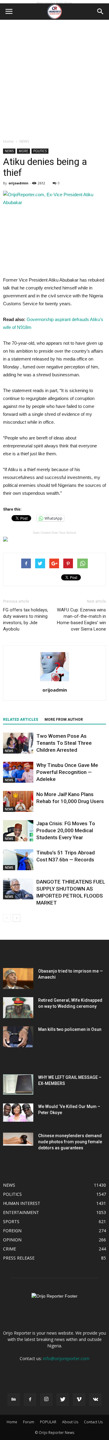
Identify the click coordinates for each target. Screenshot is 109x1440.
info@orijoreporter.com (66, 1358)
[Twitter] (63, 1400)
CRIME (9, 1249)
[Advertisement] (54, 77)
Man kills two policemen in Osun (69, 1029)
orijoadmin (18, 183)
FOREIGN (12, 1230)
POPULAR (48, 1422)
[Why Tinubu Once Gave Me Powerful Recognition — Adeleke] (18, 772)
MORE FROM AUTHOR (64, 719)
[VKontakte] (95, 1400)
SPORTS (11, 1221)
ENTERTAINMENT (21, 1212)
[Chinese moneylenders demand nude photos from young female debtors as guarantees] (18, 1139)
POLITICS (40, 151)
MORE (23, 151)
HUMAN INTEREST (21, 1203)
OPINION (12, 1240)
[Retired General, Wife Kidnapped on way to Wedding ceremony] (18, 1007)
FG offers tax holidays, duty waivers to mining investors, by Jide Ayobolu (25, 619)
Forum (28, 1422)
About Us (70, 1422)
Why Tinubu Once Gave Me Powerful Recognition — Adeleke (67, 772)
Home (8, 141)
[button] (100, 11)
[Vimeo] (79, 1400)
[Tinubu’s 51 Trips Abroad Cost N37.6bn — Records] (18, 859)
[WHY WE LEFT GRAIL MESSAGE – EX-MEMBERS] (18, 1084)
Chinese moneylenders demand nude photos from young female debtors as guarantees (70, 1141)
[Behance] (14, 1400)
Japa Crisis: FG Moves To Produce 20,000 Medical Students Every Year (65, 830)
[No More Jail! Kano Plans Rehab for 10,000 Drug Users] (18, 801)
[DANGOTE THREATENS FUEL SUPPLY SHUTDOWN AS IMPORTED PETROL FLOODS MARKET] (18, 888)
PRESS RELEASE (19, 1258)
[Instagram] (46, 1400)
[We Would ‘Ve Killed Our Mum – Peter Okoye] (18, 1112)
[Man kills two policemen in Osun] (18, 1036)
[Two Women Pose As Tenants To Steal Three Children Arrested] (18, 743)
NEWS (24, 141)
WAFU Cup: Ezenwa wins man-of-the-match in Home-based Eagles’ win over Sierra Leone (81, 619)
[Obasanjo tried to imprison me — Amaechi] (18, 978)
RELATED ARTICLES (20, 719)
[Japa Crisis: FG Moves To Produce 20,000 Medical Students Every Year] (18, 830)
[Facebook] (30, 1400)
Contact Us (93, 1422)
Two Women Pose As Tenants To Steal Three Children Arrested (64, 743)
